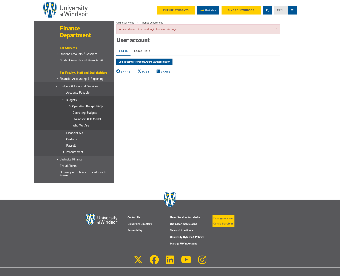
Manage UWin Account (183, 243)
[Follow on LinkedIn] (170, 262)
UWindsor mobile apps (183, 224)
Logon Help (142, 51)
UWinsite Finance (71, 159)
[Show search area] (267, 10)
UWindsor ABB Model (87, 119)
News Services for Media (185, 217)
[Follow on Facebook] (154, 262)
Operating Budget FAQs (88, 106)
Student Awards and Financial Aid (82, 60)
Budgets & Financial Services (79, 86)
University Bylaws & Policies (187, 237)
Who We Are (81, 125)
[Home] (65, 10)
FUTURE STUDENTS (176, 10)
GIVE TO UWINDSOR (241, 10)
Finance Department (75, 31)
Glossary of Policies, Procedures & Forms (83, 173)
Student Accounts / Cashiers (78, 54)
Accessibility (135, 230)
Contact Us (134, 217)
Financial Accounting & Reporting (81, 79)
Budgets (71, 100)
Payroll (71, 145)
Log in (125, 52)
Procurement (74, 152)
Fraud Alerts (68, 166)
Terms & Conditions (181, 230)
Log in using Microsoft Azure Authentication (144, 62)
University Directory (140, 224)
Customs (72, 139)
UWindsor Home (125, 22)
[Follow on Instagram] (202, 262)
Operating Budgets (85, 113)
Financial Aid (74, 133)
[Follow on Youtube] (186, 262)
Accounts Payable (78, 92)
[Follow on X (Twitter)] (138, 262)
